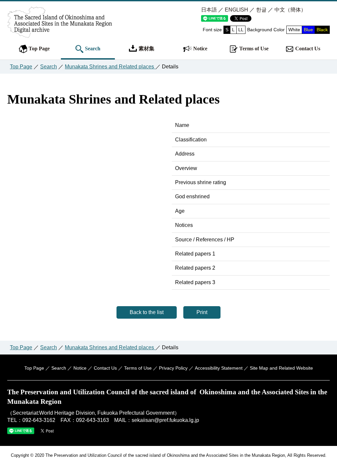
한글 (261, 9)
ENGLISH (236, 9)
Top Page (38, 48)
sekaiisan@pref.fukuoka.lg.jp (165, 420)
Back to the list (147, 312)
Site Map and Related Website (281, 368)
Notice (199, 48)
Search (92, 48)
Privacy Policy (173, 368)
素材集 (145, 48)
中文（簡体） (290, 9)
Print (201, 312)
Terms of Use (253, 48)
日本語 (209, 9)
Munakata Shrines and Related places (110, 66)
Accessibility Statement (219, 368)
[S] (59, 30)
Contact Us (307, 48)
